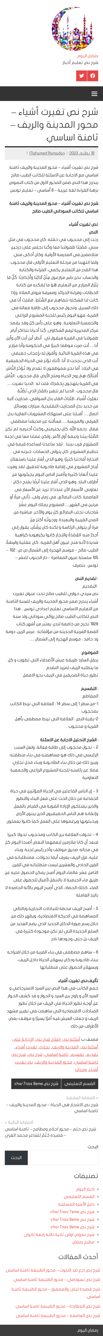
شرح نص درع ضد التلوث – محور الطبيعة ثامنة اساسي (53, 1270)
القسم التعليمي (79, 1083)
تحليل (44, 1047)
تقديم (92, 1054)
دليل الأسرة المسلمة (76, 1204)
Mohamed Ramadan (47, 153)
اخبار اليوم (85, 1189)
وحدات (81, 1069)
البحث (93, 1147)
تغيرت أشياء (26, 1047)
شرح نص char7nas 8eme (36, 1083)
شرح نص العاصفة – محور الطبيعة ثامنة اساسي (58, 1315)
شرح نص (35, 1054)
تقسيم (77, 1054)
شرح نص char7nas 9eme (72, 1227)
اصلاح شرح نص (48, 1039)
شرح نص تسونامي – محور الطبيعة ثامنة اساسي (56, 1279)
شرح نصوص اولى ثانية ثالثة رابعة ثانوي (59, 1234)
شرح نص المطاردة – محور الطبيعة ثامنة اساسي (58, 1306)
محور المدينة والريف (53, 1062)
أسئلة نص (71, 1039)
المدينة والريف (65, 1047)
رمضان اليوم (87, 56)
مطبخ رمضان (83, 1242)
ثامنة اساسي (57, 1054)
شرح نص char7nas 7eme (72, 1212)
